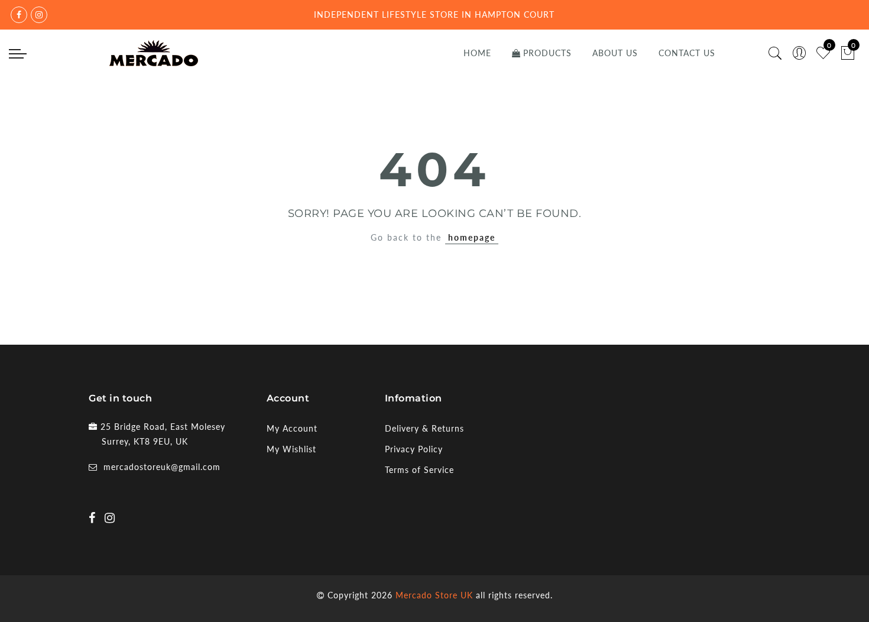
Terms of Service (419, 470)
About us (615, 53)
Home (477, 53)
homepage (471, 237)
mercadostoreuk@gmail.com (162, 467)
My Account (292, 428)
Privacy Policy (414, 449)
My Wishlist (291, 449)
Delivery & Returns (424, 428)
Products (547, 53)
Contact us (687, 53)
